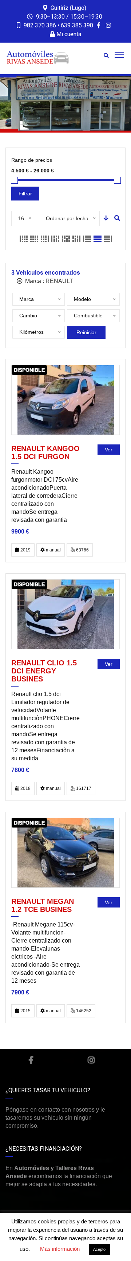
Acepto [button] (99, 1249)
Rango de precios (31, 160)
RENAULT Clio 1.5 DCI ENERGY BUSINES (44, 671)
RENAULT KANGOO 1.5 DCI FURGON (45, 452)
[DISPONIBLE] (65, 400)
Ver (108, 449)
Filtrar (25, 193)
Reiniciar (86, 332)
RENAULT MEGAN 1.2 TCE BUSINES (42, 905)
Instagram (91, 1060)
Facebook (30, 1060)
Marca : (48, 281)
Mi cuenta (68, 34)
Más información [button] (60, 1249)
